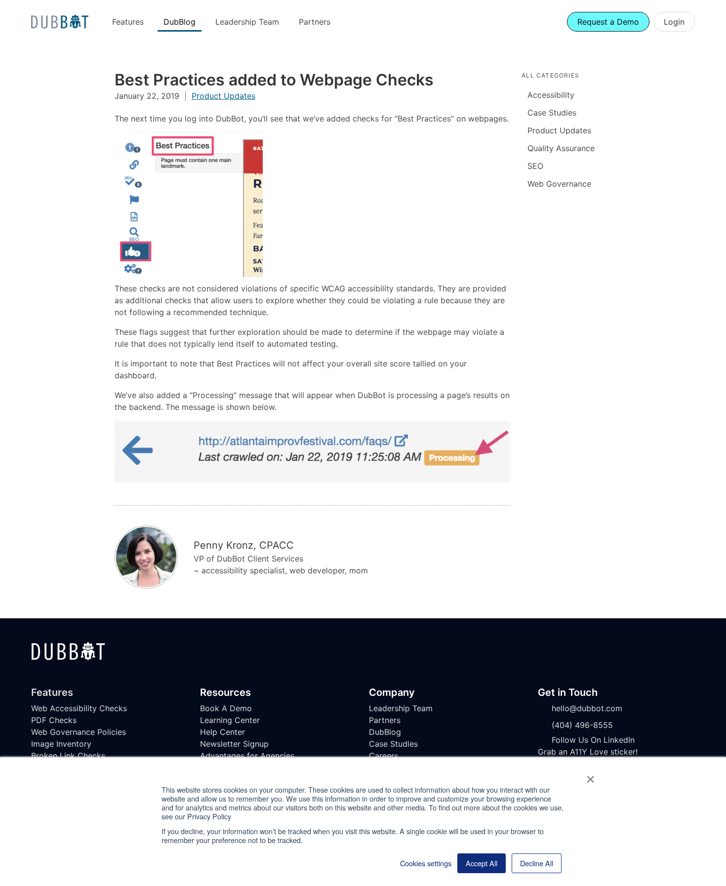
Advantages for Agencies (247, 756)
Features (128, 22)
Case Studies (551, 113)
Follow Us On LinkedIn (593, 740)
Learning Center (230, 720)
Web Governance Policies (78, 732)
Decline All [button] (536, 863)
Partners (314, 22)
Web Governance (559, 184)
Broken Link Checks (68, 756)
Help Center (222, 732)
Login (674, 22)
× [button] (590, 775)
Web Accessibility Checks (79, 708)
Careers (383, 756)
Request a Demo (608, 22)
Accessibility (550, 95)
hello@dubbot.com (587, 708)
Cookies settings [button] (425, 863)
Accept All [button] (481, 863)
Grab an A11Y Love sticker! (588, 752)
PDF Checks (54, 720)
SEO (535, 166)
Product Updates (223, 96)
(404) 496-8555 (582, 725)
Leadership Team (247, 22)
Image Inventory (61, 744)
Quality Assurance (561, 148)
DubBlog (179, 22)
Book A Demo (226, 708)
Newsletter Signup (234, 744)
